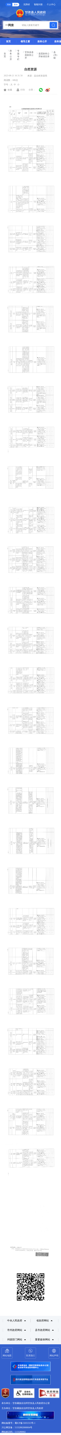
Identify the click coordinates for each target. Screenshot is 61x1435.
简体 (9, 4)
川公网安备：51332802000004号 (17, 1427)
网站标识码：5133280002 (14, 1432)
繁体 (16, 4)
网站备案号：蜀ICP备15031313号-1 (18, 1423)
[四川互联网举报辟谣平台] (30, 1415)
